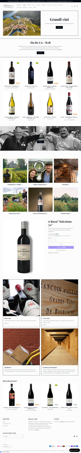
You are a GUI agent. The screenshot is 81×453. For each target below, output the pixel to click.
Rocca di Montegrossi (39, 213)
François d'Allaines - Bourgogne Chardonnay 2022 (12, 118)
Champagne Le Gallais (14, 184)
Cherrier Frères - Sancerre (50, 117)
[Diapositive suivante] (44, 152)
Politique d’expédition (61, 450)
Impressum (5, 425)
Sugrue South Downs (39, 184)
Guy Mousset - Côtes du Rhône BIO (50, 407)
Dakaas (8, 451)
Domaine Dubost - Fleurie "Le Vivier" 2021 (69, 408)
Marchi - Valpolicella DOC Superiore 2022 (69, 118)
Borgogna (65, 184)
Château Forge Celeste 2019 (31, 86)
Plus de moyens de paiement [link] (61, 250)
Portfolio (40, 52)
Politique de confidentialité (43, 450)
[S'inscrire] (22, 436)
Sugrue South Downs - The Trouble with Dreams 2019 (31, 118)
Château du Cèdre (14, 213)
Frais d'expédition (57, 235)
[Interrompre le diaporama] (47, 152)
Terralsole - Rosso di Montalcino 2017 (11, 407)
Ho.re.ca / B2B (32, 419)
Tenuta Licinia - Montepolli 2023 (11, 86)
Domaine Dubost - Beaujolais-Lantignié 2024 (50, 87)
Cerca (4, 421)
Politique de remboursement (33, 450)
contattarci (59, 49)
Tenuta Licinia (65, 213)
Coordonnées (68, 450)
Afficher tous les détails (53, 252)
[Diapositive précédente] (34, 152)
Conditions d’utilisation (52, 450)
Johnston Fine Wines (9, 450)
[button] (19, 5)
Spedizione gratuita (7, 423)
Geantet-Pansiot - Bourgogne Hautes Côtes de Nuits (69, 87)
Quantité (49, 237)
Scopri (59, 27)
